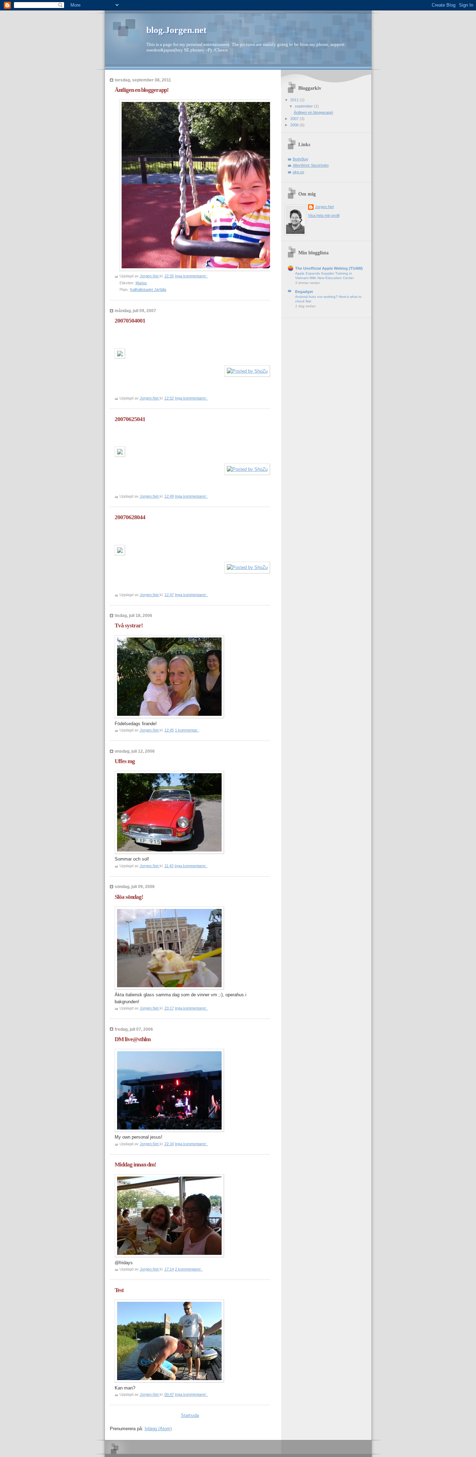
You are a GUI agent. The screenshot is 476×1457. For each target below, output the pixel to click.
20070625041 (130, 419)
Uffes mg (125, 761)
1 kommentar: (187, 730)
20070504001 (130, 320)
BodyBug (300, 159)
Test (119, 1290)
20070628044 (130, 517)
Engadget (304, 292)
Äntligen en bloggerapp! (142, 90)
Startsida (190, 1415)
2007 (295, 119)
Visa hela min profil (323, 215)
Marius (141, 283)
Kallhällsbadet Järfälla (148, 289)
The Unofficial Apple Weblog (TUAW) (329, 268)
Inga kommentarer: (191, 276)
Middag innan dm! (135, 1164)
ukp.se (298, 172)
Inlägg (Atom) (158, 1428)
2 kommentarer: (189, 1269)
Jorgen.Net (324, 207)
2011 (295, 100)
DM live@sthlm (133, 1039)
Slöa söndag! (129, 897)
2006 (295, 125)
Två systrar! (129, 625)
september (304, 106)
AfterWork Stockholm (311, 165)
